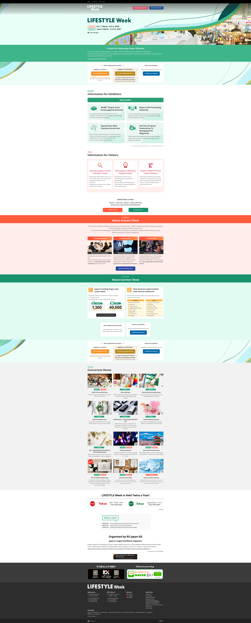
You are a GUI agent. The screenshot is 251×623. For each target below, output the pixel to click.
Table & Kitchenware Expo (99, 419)
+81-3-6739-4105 (93, 601)
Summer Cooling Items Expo (151, 477)
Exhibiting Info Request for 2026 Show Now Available (123, 527)
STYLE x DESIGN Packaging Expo (100, 477)
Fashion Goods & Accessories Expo (151, 392)
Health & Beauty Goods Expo (151, 419)
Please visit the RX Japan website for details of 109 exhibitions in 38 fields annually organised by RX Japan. (118, 549)
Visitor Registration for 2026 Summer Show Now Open (124, 523)
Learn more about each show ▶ (97, 59)
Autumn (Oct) (94, 1)
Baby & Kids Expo (125, 392)
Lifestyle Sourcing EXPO (125, 477)
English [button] (129, 8)
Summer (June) (102, 1)
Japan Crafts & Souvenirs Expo (151, 450)
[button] (140, 7)
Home (89, 1)
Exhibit (122, 12)
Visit (126, 12)
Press (129, 12)
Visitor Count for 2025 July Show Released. (121, 525)
